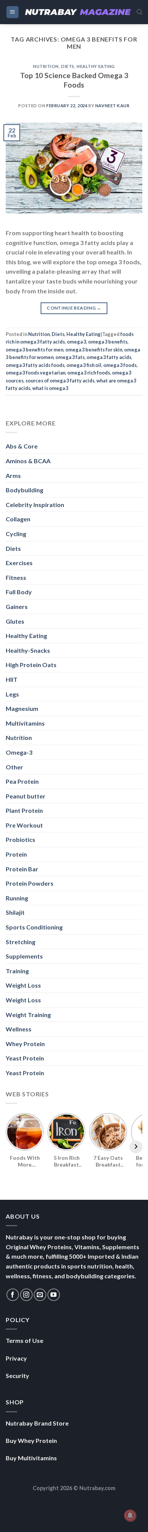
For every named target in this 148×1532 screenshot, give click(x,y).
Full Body (19, 591)
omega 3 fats (70, 357)
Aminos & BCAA (28, 460)
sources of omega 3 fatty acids (59, 381)
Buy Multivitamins (31, 1457)
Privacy (16, 1358)
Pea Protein (22, 781)
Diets (67, 66)
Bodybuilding (24, 489)
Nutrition (46, 66)
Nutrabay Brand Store (37, 1423)
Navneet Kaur (112, 105)
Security (17, 1375)
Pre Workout (24, 825)
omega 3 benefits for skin (93, 350)
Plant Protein (24, 810)
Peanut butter (26, 796)
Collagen (18, 518)
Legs (12, 694)
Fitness (16, 577)
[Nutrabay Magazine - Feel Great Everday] (78, 12)
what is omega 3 (50, 388)
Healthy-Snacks (28, 650)
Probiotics (20, 839)
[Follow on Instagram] (26, 1294)
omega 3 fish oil (83, 365)
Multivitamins (25, 723)
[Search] (139, 12)
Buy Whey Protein (31, 1440)
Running (17, 898)
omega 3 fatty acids (109, 357)
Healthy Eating (96, 66)
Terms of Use (24, 1340)
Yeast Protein (25, 1058)
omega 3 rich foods (88, 373)
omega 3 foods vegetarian (35, 373)
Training (17, 970)
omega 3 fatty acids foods (35, 365)
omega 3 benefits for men (34, 350)
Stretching (20, 941)
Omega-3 (19, 752)
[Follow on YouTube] (53, 1294)
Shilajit (15, 912)
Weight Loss (23, 985)
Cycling (16, 533)
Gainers (17, 606)
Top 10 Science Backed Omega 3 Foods (74, 80)
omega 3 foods (120, 365)
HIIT (11, 679)
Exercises (19, 562)
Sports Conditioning (34, 927)
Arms (13, 475)
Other (14, 767)
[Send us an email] (40, 1294)
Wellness (18, 1029)
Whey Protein (25, 1043)
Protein (16, 854)
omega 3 (76, 342)
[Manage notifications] (130, 1515)
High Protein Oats (31, 664)
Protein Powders (30, 883)
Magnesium (22, 708)
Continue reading (74, 308)
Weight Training (28, 1014)
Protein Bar (22, 868)
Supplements (24, 956)
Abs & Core (22, 446)
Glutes (15, 621)
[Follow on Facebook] (12, 1294)
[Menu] (12, 12)
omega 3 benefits (108, 342)
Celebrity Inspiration (35, 504)
